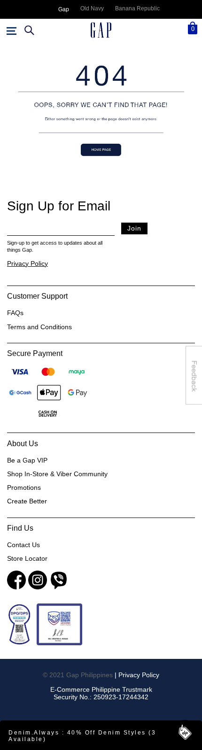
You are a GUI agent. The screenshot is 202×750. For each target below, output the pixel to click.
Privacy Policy (27, 263)
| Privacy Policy (137, 675)
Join (134, 228)
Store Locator (27, 558)
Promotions (24, 487)
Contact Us (23, 545)
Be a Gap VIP (27, 460)
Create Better (27, 501)
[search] (28, 30)
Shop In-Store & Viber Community (57, 474)
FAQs (15, 313)
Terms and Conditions (39, 327)
